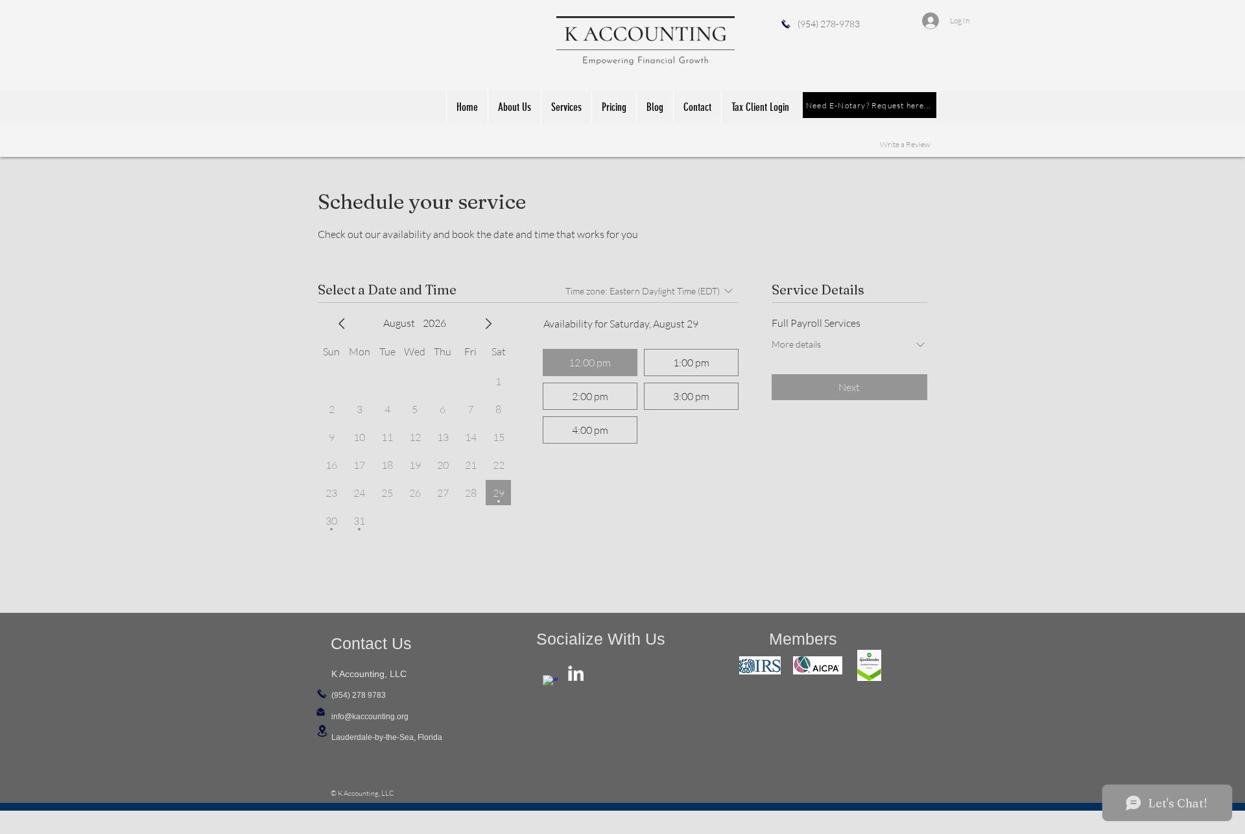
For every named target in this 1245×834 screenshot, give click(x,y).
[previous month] (342, 323)
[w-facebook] (550, 683)
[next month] (488, 323)
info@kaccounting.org (370, 716)
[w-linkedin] (576, 673)
